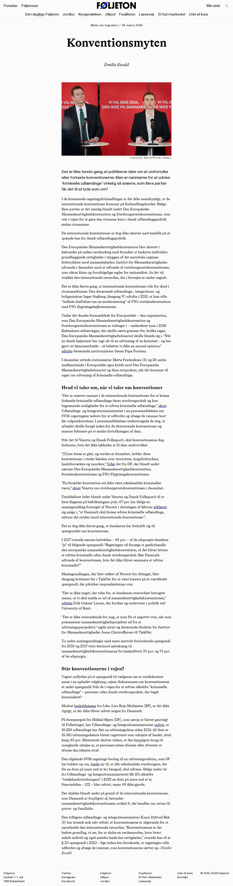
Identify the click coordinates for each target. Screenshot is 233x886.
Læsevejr (147, 14)
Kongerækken (89, 14)
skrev (162, 405)
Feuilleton (127, 14)
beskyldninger (85, 706)
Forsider (11, 5)
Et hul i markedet (171, 14)
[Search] (227, 6)
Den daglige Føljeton (42, 14)
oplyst (159, 724)
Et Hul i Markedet (150, 877)
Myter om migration (104, 25)
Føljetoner (29, 5)
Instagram (68, 877)
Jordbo (69, 14)
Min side (213, 5)
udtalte (67, 351)
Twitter (66, 873)
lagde (95, 764)
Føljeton (105, 873)
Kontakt (182, 877)
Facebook (68, 881)
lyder (111, 464)
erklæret (160, 507)
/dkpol (110, 14)
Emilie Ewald (116, 64)
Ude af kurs (198, 14)
